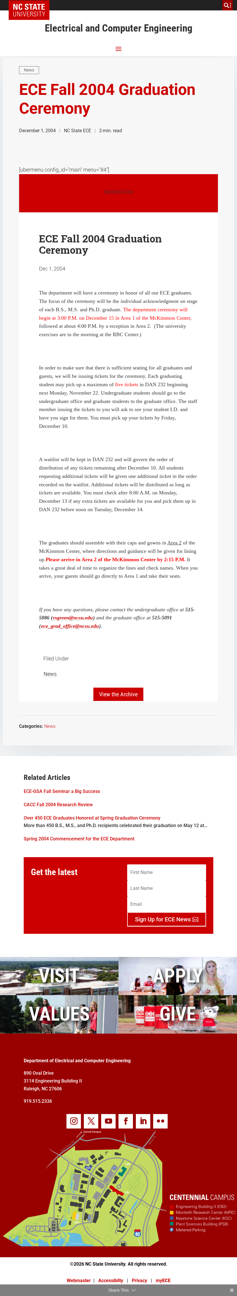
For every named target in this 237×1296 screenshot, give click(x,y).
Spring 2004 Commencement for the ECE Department (79, 839)
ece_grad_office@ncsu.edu (70, 626)
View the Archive (118, 694)
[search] (227, 5)
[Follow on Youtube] (108, 1121)
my (163, 1280)
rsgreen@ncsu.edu (73, 618)
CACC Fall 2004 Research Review (58, 804)
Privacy (139, 1280)
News (29, 70)
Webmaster (79, 1280)
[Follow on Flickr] (160, 1121)
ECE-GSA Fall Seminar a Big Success (62, 791)
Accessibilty (110, 1280)
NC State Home (31, 5)
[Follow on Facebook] (125, 1121)
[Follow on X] (91, 1121)
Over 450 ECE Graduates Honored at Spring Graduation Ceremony (92, 818)
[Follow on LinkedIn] (143, 1121)
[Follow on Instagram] (73, 1121)
